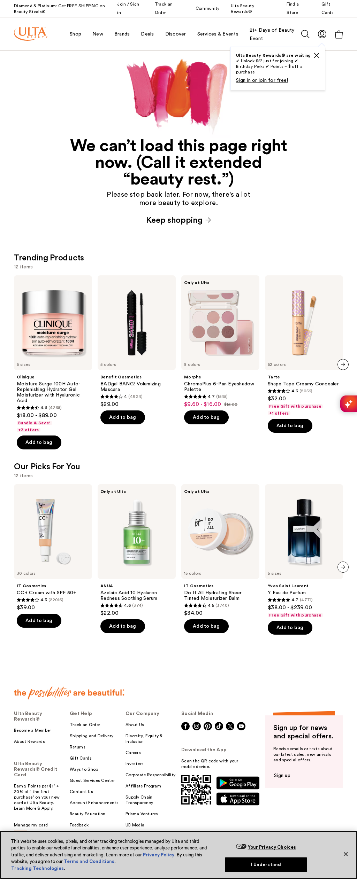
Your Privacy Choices (272, 847)
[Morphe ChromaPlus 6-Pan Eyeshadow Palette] (220, 341)
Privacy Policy (158, 855)
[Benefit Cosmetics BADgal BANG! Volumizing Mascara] (137, 341)
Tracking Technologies (37, 868)
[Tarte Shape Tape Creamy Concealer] (304, 345)
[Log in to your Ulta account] (322, 34)
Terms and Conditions (89, 861)
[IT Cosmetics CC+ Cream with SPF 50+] (53, 547)
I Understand (266, 864)
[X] (316, 55)
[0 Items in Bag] (339, 34)
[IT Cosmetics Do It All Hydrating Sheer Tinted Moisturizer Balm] (220, 550)
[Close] (346, 854)
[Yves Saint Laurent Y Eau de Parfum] (304, 551)
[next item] (343, 364)
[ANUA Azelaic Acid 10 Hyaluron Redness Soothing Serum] (137, 550)
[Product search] (305, 34)
